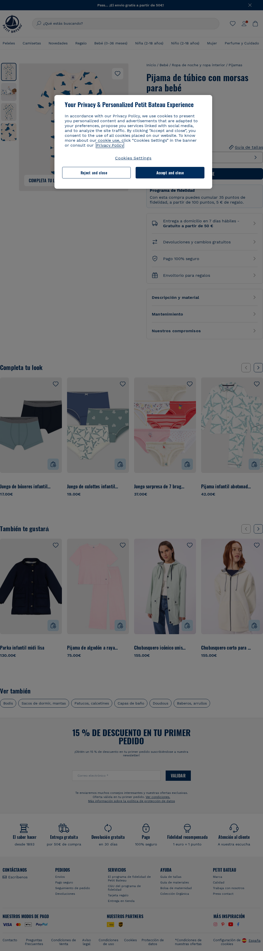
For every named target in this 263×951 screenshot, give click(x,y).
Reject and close (94, 172)
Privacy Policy (110, 145)
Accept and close (170, 172)
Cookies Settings (133, 158)
